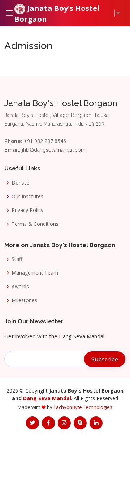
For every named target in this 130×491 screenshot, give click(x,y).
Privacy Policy (27, 210)
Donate (20, 182)
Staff (17, 259)
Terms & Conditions (35, 224)
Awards (20, 286)
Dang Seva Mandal (47, 398)
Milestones (24, 300)
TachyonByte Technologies (82, 407)
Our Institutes (27, 196)
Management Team (35, 272)
